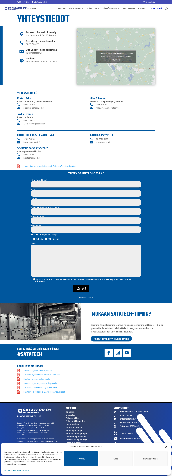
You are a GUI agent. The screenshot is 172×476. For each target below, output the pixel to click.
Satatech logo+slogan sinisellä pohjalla (40, 383)
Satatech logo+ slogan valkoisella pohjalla (42, 374)
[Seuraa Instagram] (118, 353)
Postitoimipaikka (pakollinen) (45, 207)
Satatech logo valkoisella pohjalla (38, 370)
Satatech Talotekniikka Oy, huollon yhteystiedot (44, 392)
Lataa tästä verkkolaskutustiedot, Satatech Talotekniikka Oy (50, 166)
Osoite (34, 198)
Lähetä (81, 288)
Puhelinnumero (38, 217)
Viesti (33, 244)
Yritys (33, 189)
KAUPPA (142, 9)
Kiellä (115, 458)
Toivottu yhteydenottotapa (44, 234)
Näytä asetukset (150, 458)
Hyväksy (81, 458)
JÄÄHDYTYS (91, 9)
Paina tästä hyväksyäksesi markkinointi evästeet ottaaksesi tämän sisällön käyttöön (116, 56)
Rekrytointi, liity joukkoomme (111, 338)
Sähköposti (36, 226)
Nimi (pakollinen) (39, 180)
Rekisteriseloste (23, 470)
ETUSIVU (62, 9)
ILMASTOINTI (74, 9)
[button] (166, 446)
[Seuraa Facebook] (109, 353)
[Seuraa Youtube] (127, 353)
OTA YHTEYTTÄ (155, 9)
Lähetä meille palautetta (132, 438)
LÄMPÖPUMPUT (110, 9)
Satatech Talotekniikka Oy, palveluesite (40, 387)
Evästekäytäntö (10, 470)
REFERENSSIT (129, 9)
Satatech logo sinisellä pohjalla (37, 379)
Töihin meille (126, 433)
